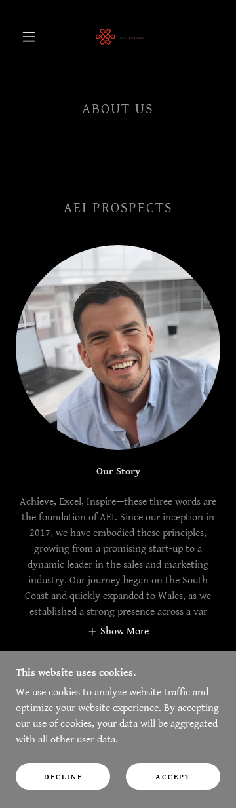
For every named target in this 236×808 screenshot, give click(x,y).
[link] (120, 36)
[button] (29, 37)
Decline (63, 777)
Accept (173, 777)
